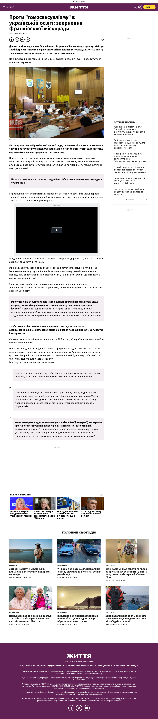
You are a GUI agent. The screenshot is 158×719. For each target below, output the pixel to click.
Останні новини (124, 122)
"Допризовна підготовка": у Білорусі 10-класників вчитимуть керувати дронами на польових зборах (129, 131)
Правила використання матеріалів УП (79, 666)
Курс (79, 58)
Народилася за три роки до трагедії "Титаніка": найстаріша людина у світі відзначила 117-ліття (30, 618)
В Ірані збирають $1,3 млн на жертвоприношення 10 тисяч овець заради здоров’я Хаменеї (130, 170)
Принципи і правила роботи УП (111, 666)
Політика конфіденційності (49, 666)
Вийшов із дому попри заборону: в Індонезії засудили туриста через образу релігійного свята (130, 144)
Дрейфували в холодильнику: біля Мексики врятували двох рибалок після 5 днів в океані (126, 618)
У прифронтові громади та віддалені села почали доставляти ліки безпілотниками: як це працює (130, 158)
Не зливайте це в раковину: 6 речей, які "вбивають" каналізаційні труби (129, 181)
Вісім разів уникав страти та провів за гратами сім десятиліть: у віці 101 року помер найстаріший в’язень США (127, 573)
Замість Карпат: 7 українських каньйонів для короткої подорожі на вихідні (29, 571)
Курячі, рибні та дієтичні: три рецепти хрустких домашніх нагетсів (129, 192)
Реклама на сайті (27, 666)
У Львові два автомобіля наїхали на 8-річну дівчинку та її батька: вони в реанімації (79, 571)
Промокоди (132, 666)
